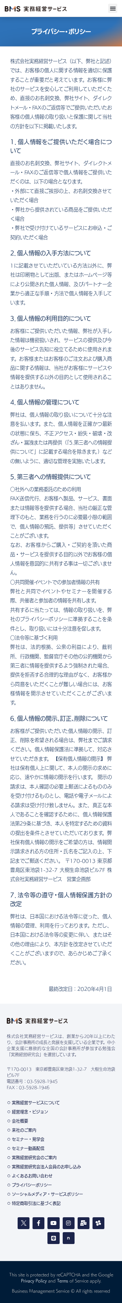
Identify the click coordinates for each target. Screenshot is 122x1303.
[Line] (53, 1238)
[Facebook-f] (38, 1223)
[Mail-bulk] (83, 1223)
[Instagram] (69, 1223)
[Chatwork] (98, 1223)
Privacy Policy (34, 1281)
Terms (62, 1281)
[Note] (69, 1238)
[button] (112, 8)
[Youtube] (53, 1223)
